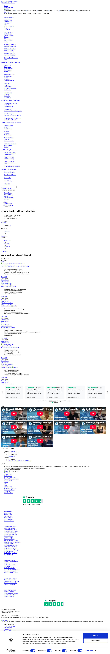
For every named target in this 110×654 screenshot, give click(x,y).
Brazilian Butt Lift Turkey (11, 545)
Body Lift (6, 83)
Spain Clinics (7, 513)
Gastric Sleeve (8, 105)
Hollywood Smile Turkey (11, 550)
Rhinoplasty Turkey (9, 528)
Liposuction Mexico (9, 584)
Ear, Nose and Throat (10, 175)
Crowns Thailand (9, 596)
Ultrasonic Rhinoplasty (10, 88)
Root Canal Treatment (10, 143)
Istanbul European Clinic (11, 561)
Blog (5, 28)
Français (55, 10)
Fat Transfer (7, 90)
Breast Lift (7, 79)
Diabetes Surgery (8, 113)
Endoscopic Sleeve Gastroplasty (13, 111)
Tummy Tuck (7, 71)
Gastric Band (7, 109)
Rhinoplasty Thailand (10, 590)
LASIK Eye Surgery (9, 152)
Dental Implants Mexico (10, 578)
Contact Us (7, 29)
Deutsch (22, 10)
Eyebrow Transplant (9, 53)
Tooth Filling (7, 135)
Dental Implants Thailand (11, 595)
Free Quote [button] (11, 3)
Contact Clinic (5, 280)
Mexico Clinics (8, 514)
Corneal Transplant (9, 161)
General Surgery (8, 40)
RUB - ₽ (40, 14)
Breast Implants (8, 68)
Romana (33, 10)
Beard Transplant (8, 50)
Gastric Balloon (8, 106)
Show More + (4, 236)
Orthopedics (7, 178)
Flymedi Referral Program (11, 479)
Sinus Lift (6, 139)
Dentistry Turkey (8, 543)
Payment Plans (8, 480)
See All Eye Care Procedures (8, 169)
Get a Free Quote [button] (8, 17)
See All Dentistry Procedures (8, 150)
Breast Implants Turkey (10, 529)
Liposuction (7, 65)
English (12, 10)
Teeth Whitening (8, 137)
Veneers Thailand (9, 591)
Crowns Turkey (8, 537)
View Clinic (4, 277)
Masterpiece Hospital (10, 571)
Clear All (3, 222)
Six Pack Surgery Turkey (11, 553)
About (6, 6)
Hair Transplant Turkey (10, 546)
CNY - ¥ (21, 14)
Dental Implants (8, 125)
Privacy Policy (8, 486)
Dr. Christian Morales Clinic (11, 569)
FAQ (5, 24)
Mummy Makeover (9, 74)
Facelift (6, 77)
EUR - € (6, 12)
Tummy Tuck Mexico (10, 580)
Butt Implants (7, 70)
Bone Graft (7, 133)
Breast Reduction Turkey (11, 531)
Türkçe (76, 10)
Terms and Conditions (10, 488)
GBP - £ (16, 14)
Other (5, 41)
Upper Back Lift (8, 205)
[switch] (49, 650)
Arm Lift (6, 85)
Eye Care (6, 38)
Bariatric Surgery (8, 35)
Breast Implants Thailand (11, 593)
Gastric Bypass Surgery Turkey (12, 542)
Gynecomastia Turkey (10, 532)
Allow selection (95, 640)
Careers (6, 482)
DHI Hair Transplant (9, 49)
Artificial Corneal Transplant (12, 166)
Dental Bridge (8, 128)
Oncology (7, 183)
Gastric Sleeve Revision (10, 120)
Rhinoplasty (7, 67)
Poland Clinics (8, 516)
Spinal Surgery (8, 181)
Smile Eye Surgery (9, 157)
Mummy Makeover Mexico (11, 581)
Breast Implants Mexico (10, 583)
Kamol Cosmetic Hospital (11, 572)
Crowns (6, 147)
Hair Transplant (8, 32)
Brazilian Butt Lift (9, 80)
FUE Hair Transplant (10, 44)
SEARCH (3, 188)
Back (9, 454)
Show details (89, 650)
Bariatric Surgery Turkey (11, 540)
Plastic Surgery (8, 34)
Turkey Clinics (8, 511)
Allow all (95, 635)
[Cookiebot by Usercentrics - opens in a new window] (11, 650)
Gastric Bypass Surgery (10, 103)
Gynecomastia (8, 92)
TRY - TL (46, 14)
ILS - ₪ (26, 14)
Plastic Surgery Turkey (10, 548)
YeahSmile (7, 566)
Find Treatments (8, 7)
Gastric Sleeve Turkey (10, 526)
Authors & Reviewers (10, 477)
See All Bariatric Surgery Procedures (11, 122)
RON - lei (35, 14)
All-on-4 (6, 131)
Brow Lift (7, 96)
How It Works (8, 20)
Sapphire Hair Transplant (11, 58)
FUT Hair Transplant (10, 46)
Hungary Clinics (8, 519)
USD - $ (11, 14)
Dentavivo (7, 563)
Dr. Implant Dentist (9, 568)
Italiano (66, 10)
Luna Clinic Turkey (9, 560)
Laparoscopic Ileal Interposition (12, 115)
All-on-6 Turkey (8, 551)
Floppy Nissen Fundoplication (12, 118)
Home (5, 202)
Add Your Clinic (8, 493)
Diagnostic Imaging (9, 172)
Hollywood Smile (9, 141)
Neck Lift (6, 94)
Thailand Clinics (8, 517)
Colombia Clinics (9, 521)
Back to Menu (11, 626)
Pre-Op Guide (8, 21)
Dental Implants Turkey (10, 534)
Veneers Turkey (8, 536)
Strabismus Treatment (10, 163)
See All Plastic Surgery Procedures (10, 100)
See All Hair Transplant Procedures (10, 62)
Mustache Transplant (9, 55)
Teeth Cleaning (8, 145)
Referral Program (8, 26)
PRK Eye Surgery (9, 158)
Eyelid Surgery (8, 76)
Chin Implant (7, 86)
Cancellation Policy (9, 490)
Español (44, 10)
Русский (87, 10)
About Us (6, 23)
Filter (2, 261)
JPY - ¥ (30, 14)
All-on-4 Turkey (8, 554)
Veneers (6, 127)
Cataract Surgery (8, 154)
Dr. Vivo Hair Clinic (9, 565)
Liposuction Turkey (9, 539)
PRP (5, 59)
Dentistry (6, 37)
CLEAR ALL (13, 451)
